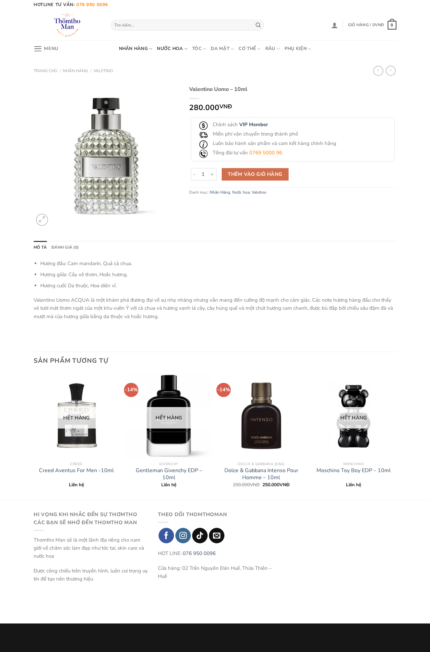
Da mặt (220, 48)
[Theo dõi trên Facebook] (166, 535)
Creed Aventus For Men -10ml (76, 470)
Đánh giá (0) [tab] (65, 247)
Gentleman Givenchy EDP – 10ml (169, 474)
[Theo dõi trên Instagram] (183, 535)
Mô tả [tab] (40, 247)
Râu (270, 48)
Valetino (103, 70)
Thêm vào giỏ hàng (255, 174)
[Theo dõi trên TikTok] (200, 535)
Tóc (197, 48)
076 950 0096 (199, 553)
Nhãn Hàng (133, 48)
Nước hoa (170, 48)
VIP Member (253, 124)
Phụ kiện (296, 48)
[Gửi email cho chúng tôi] (216, 535)
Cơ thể (247, 48)
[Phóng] (42, 220)
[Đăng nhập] (334, 25)
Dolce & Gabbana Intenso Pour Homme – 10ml (261, 474)
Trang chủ (45, 70)
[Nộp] (258, 25)
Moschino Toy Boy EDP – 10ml (353, 470)
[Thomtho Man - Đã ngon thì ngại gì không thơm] (67, 25)
